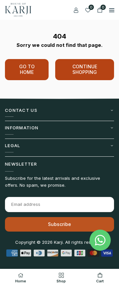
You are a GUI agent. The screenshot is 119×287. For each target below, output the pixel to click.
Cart (100, 281)
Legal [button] (12, 145)
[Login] (76, 10)
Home (20, 281)
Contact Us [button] (21, 110)
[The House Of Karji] (18, 9)
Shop (61, 281)
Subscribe (59, 224)
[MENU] (112, 10)
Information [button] (21, 127)
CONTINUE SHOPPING (84, 69)
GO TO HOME (27, 69)
